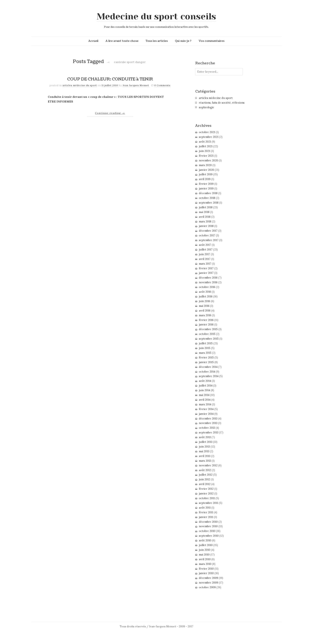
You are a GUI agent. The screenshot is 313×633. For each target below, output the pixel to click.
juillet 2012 (205, 474)
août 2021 (205, 141)
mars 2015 (205, 352)
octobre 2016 (207, 287)
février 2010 (206, 568)
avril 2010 (205, 559)
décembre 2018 (208, 193)
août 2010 (205, 540)
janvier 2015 (206, 362)
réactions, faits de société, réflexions (222, 102)
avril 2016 (204, 310)
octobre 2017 (207, 235)
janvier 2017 (206, 273)
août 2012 (205, 470)
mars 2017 (205, 263)
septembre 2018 (208, 202)
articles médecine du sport (79, 85)
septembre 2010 (209, 535)
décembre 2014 (208, 367)
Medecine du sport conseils (156, 16)
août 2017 (205, 244)
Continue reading (110, 113)
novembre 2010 (208, 526)
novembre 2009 (208, 582)
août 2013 (205, 437)
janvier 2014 (206, 413)
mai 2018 (204, 212)
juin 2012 (204, 479)
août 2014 (205, 381)
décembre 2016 (208, 277)
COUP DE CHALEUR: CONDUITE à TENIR (110, 79)
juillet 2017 (205, 249)
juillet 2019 (205, 174)
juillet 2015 (206, 343)
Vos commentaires (211, 41)
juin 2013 (204, 446)
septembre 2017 (208, 240)
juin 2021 (204, 151)
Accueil (93, 41)
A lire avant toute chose (122, 41)
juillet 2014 (205, 385)
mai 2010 (204, 554)
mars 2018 (205, 221)
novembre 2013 (208, 423)
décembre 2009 (208, 578)
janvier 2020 (206, 170)
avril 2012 (204, 484)
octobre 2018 (207, 198)
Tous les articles (157, 41)
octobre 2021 (207, 132)
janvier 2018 (206, 226)
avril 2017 (204, 259)
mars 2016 (205, 315)
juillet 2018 (205, 207)
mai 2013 (204, 451)
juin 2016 (204, 301)
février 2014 (206, 409)
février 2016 (206, 320)
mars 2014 (205, 404)
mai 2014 (204, 395)
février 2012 (206, 488)
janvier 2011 (206, 517)
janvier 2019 (206, 188)
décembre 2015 (208, 329)
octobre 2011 (207, 498)
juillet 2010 (206, 545)
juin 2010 (204, 549)
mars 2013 (205, 460)
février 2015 (206, 357)
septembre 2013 (208, 432)
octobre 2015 (207, 334)
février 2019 (206, 183)
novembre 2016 (208, 282)
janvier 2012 (206, 493)
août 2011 (205, 507)
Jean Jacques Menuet (136, 85)
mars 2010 (205, 564)
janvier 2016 (206, 324)
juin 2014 (204, 390)
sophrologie (206, 107)
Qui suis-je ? (183, 41)
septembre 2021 (208, 137)
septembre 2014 (208, 376)
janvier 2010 (206, 573)
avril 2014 (204, 399)
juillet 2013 (205, 442)
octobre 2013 (207, 427)
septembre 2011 (208, 503)
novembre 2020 (208, 160)
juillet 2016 (205, 296)
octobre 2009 (207, 587)
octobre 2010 (207, 531)
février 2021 (206, 155)
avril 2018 (204, 216)
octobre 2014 (207, 371)
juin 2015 (204, 348)
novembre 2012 (208, 465)
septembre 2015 (209, 338)
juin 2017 (204, 254)
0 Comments (162, 85)
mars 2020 (205, 165)
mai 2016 (204, 306)
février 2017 (206, 268)
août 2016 (205, 291)
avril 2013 (204, 456)
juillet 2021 (205, 146)
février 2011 (206, 512)
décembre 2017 (208, 230)
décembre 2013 (208, 418)
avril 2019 (204, 179)
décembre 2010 (208, 521)
